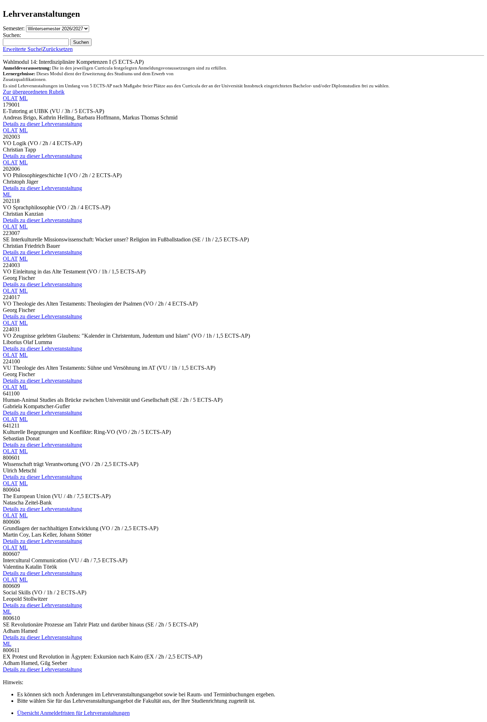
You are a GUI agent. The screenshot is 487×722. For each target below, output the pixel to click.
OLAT (10, 98)
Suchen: (12, 35)
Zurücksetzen (57, 49)
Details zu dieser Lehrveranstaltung (42, 124)
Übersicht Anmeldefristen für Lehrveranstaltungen (73, 713)
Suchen (81, 42)
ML (23, 98)
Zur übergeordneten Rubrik (34, 92)
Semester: (14, 28)
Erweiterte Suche (22, 49)
